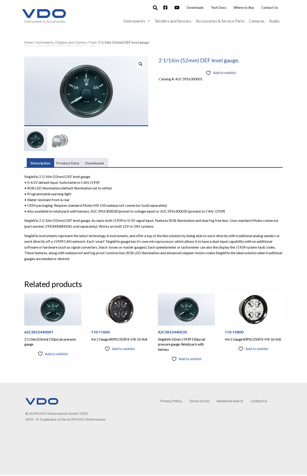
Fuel (92, 42)
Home (28, 42)
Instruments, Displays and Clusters (61, 42)
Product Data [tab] (67, 163)
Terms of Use (199, 400)
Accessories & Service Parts (220, 20)
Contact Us (269, 7)
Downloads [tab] (94, 163)
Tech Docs (218, 7)
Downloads (195, 7)
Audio (274, 20)
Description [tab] (40, 163)
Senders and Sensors (173, 20)
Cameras (257, 20)
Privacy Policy (171, 400)
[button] (141, 64)
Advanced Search (229, 400)
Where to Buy (244, 7)
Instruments (134, 20)
